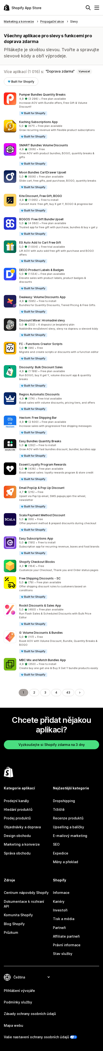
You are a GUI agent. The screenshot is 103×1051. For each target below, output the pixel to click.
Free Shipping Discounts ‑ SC (40, 578)
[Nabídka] (96, 7)
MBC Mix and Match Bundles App (42, 660)
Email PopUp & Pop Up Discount (41, 488)
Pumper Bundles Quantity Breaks (42, 94)
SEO (56, 844)
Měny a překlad (65, 862)
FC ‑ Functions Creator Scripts (41, 344)
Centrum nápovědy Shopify (26, 893)
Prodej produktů (17, 818)
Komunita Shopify (18, 915)
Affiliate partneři (66, 936)
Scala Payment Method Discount (42, 515)
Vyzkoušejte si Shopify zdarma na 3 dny (51, 745)
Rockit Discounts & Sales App (40, 605)
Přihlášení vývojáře (19, 991)
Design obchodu (17, 836)
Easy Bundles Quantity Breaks (40, 441)
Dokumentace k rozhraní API (24, 903)
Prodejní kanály (16, 801)
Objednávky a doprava (22, 827)
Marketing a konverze (22, 844)
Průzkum (11, 932)
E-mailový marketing (70, 836)
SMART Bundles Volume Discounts (43, 145)
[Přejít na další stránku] (79, 692)
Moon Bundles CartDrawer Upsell (42, 172)
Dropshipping (64, 801)
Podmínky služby (18, 1002)
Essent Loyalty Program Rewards (42, 464)
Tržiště (58, 809)
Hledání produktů (18, 809)
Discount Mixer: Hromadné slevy (42, 320)
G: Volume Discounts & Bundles (41, 632)
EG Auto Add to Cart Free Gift (40, 242)
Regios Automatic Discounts (39, 394)
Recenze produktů (68, 818)
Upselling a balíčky (68, 827)
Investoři (60, 910)
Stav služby (62, 954)
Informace (61, 893)
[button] (51, 104)
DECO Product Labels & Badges (41, 270)
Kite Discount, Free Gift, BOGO (40, 196)
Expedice (60, 853)
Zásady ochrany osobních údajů (30, 1014)
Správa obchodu (17, 853)
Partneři (59, 928)
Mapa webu (13, 1025)
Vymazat (84, 71)
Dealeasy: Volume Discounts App (42, 297)
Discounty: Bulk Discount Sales (41, 367)
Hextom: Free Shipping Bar (38, 417)
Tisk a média (63, 919)
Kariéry (58, 901)
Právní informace (66, 945)
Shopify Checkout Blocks (37, 562)
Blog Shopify (14, 924)
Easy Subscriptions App (36, 538)
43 (68, 692)
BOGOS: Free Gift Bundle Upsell (41, 219)
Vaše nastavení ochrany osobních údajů (36, 1037)
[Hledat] (88, 7)
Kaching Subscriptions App (38, 122)
